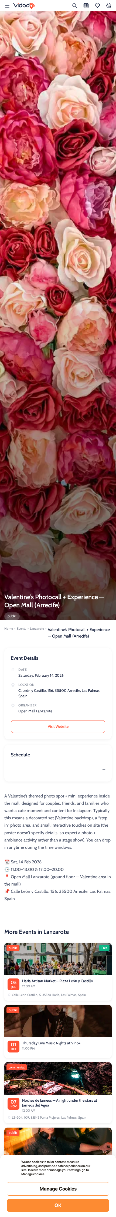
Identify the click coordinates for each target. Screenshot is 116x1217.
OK (58, 1205)
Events (21, 628)
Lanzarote (37, 628)
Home (8, 628)
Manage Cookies (58, 1189)
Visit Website (58, 726)
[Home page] (24, 6)
